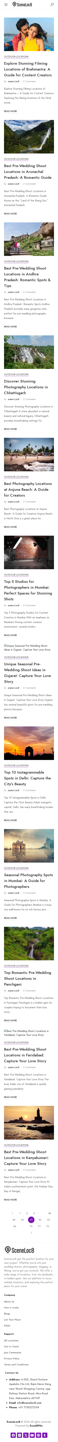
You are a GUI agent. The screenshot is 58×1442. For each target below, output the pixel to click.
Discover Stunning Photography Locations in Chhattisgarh (26, 387)
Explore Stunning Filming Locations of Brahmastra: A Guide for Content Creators (28, 69)
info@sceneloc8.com (29, 1403)
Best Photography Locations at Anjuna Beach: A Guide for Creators (28, 489)
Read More (10, 111)
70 (31, 1226)
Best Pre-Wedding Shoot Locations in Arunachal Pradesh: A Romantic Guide (28, 171)
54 (14, 1226)
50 (22, 1219)
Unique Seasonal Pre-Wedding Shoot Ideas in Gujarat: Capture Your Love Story (27, 672)
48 (49, 1213)
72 (47, 1226)
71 (39, 1226)
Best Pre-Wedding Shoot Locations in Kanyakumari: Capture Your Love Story (26, 1157)
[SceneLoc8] (22, 4)
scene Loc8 (13, 81)
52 (40, 1219)
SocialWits (36, 1426)
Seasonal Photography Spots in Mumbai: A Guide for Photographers (28, 880)
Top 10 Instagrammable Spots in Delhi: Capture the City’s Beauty (27, 778)
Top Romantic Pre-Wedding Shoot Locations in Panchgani (27, 978)
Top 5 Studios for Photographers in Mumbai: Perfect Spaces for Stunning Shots (28, 590)
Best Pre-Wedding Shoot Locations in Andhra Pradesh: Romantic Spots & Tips (27, 276)
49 (13, 1219)
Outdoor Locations (16, 56)
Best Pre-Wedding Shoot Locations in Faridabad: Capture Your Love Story (25, 1055)
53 (48, 1219)
